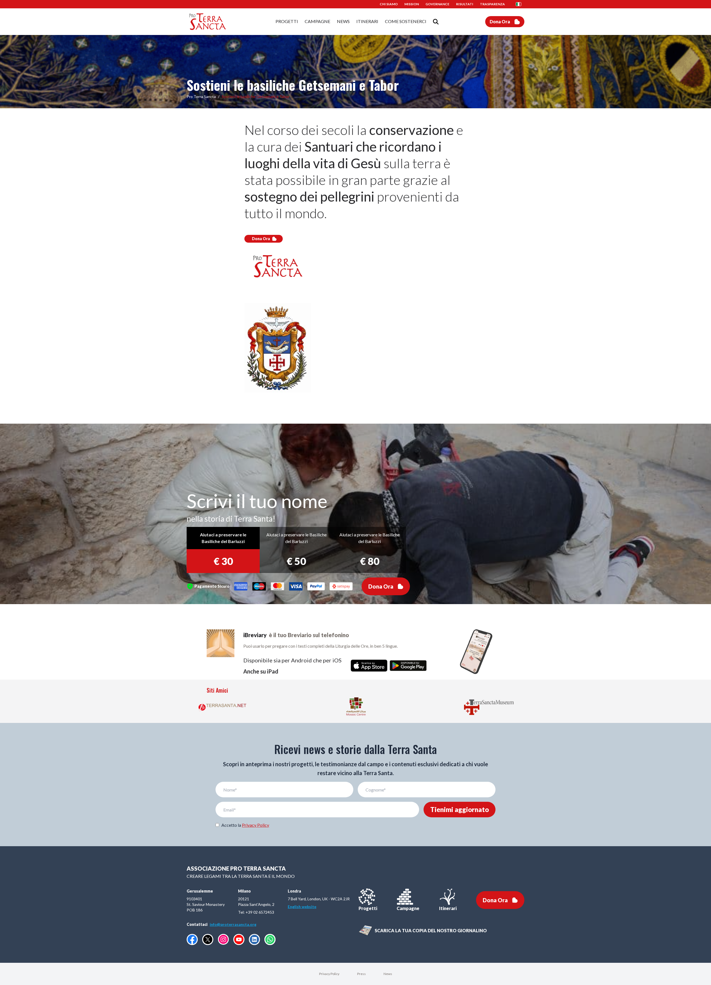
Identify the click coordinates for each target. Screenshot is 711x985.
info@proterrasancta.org (233, 924)
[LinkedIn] (254, 939)
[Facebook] (192, 939)
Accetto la (245, 825)
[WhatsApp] (270, 939)
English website (302, 906)
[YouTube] (238, 939)
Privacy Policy (255, 825)
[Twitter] (207, 939)
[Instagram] (223, 939)
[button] (520, 4)
